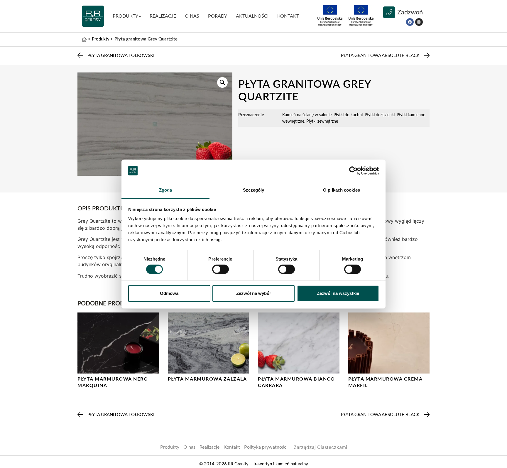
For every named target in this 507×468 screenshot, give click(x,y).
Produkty (169, 447)
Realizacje (209, 447)
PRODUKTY (125, 16)
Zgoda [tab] (165, 189)
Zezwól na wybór (253, 293)
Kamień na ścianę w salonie (307, 115)
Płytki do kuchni (348, 115)
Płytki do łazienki (380, 115)
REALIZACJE (163, 16)
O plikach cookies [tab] (341, 189)
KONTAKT (288, 16)
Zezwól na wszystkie (338, 293)
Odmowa (169, 293)
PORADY (217, 16)
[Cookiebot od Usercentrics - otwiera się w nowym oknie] (353, 170)
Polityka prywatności (266, 447)
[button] (222, 82)
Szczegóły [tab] (253, 189)
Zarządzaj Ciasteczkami (320, 447)
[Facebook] (410, 22)
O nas (192, 16)
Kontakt (232, 447)
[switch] (220, 269)
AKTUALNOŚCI (252, 16)
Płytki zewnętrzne (322, 121)
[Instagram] (419, 22)
